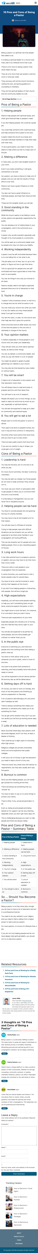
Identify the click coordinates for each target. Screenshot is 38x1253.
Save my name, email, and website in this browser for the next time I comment (18, 1169)
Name (3, 1147)
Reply (4, 1053)
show (19, 99)
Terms (19, 1240)
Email (3, 1156)
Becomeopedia (27, 1000)
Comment (5, 1124)
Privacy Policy (19, 1236)
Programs (19, 1243)
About (19, 1233)
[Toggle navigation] (35, 2)
